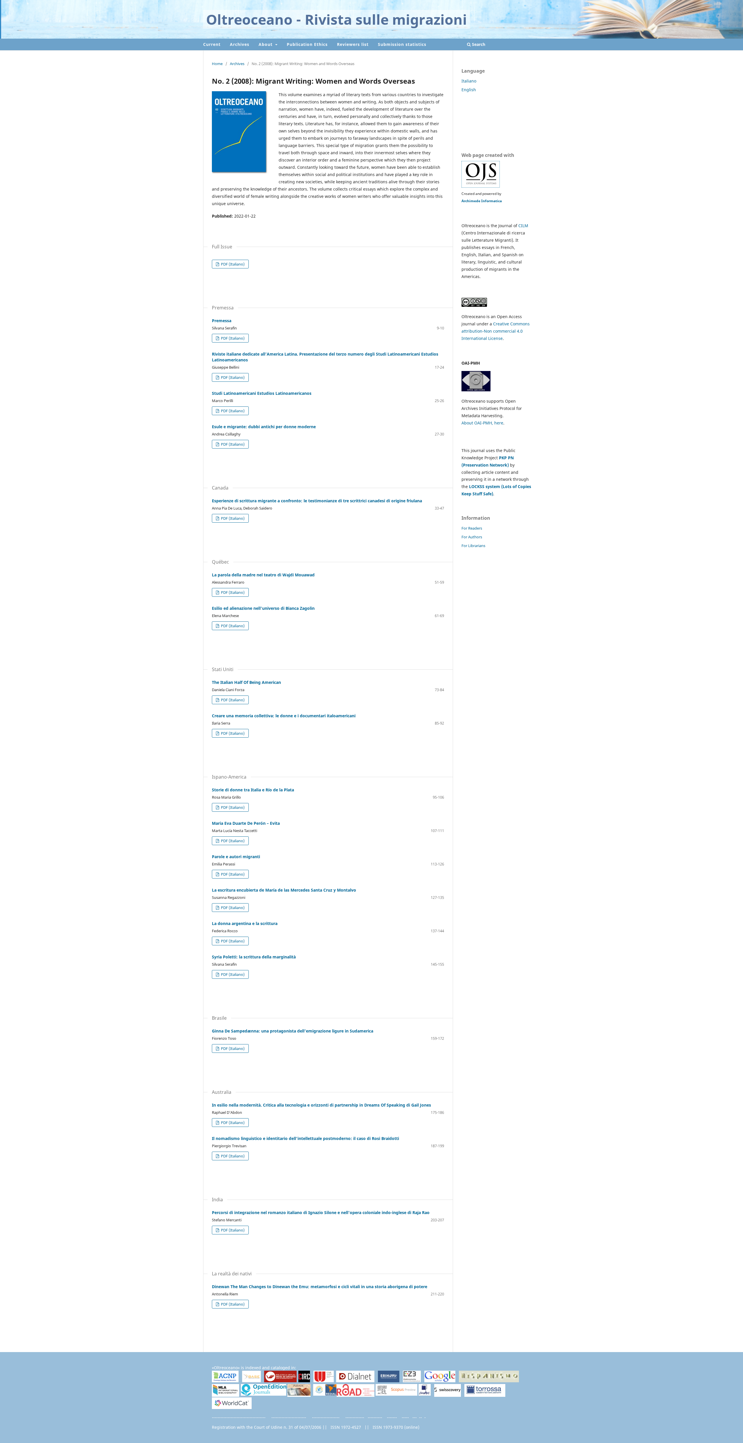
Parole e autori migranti (236, 856)
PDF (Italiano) (232, 264)
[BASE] (251, 1380)
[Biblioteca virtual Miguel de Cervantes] (280, 1381)
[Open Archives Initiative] (475, 389)
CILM (523, 225)
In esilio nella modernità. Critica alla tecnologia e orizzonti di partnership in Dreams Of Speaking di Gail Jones (321, 1105)
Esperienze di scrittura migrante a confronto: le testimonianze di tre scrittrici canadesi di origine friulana (317, 500)
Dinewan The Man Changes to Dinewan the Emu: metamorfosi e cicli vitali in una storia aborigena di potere (319, 1286)
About (266, 44)
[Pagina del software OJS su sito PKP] (480, 186)
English (468, 89)
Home (217, 63)
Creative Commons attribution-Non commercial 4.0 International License (495, 331)
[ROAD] (355, 1394)
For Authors (471, 536)
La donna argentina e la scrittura (244, 923)
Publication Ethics (307, 44)
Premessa (221, 320)
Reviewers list (353, 44)
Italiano (468, 81)
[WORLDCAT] (232, 1407)
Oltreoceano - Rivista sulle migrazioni (336, 19)
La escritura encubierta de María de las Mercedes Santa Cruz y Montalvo (284, 890)
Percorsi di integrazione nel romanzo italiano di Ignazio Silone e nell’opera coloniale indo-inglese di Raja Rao (321, 1212)
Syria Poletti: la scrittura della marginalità (254, 957)
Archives (239, 44)
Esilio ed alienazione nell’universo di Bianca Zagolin (263, 608)
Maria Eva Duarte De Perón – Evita (246, 823)
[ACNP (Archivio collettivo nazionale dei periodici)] (225, 1380)
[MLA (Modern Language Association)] (225, 1394)
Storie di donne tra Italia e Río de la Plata (253, 790)
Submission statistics (402, 44)
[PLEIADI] (299, 1394)
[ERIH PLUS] (389, 1380)
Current (212, 44)
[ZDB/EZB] (412, 1380)
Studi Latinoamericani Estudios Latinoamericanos (261, 393)
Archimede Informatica (481, 200)
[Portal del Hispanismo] (489, 1380)
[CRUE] (323, 1380)
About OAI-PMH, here (482, 423)
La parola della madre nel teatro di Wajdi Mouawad (263, 575)
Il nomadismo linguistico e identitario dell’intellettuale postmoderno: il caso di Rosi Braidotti (305, 1138)
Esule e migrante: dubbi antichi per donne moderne (264, 426)
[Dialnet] (355, 1380)
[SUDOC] (425, 1394)
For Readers (471, 528)
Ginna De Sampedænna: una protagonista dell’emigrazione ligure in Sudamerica (292, 1031)
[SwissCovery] (447, 1394)
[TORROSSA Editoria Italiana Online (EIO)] (484, 1394)
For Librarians (473, 545)
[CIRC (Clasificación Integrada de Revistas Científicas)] (304, 1381)
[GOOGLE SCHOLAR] (440, 1380)
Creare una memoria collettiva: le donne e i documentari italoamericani (284, 715)
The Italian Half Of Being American (246, 682)
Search (478, 44)
